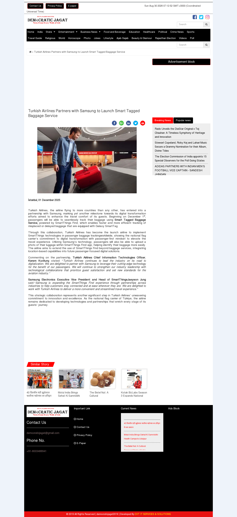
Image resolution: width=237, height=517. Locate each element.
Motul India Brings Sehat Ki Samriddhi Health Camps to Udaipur (141, 433)
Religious (50, 38)
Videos (183, 38)
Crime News (177, 31)
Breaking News (163, 120)
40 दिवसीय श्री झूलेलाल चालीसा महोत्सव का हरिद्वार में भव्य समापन (39, 396)
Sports (190, 31)
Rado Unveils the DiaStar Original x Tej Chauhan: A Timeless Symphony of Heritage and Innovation (180, 133)
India (40, 31)
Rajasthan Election (165, 38)
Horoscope (74, 38)
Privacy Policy (55, 6)
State (49, 31)
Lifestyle (108, 38)
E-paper (72, 6)
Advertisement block (181, 61)
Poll (192, 38)
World (62, 38)
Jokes (97, 38)
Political (162, 31)
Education (134, 31)
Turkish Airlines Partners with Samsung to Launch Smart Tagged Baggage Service (79, 51)
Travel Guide (35, 38)
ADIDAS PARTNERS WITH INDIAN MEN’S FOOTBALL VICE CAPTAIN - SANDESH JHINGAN (180, 170)
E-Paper (81, 443)
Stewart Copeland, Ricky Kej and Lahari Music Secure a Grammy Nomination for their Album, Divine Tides (181, 146)
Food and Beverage (115, 31)
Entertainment (66, 31)
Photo (87, 38)
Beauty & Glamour (142, 38)
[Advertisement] (87, 82)
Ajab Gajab (122, 38)
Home (31, 31)
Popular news (183, 120)
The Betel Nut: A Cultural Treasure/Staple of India (135, 445)
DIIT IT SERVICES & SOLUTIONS (153, 514)
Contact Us (35, 6)
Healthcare (149, 31)
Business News (89, 31)
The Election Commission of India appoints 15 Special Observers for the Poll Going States (181, 158)
